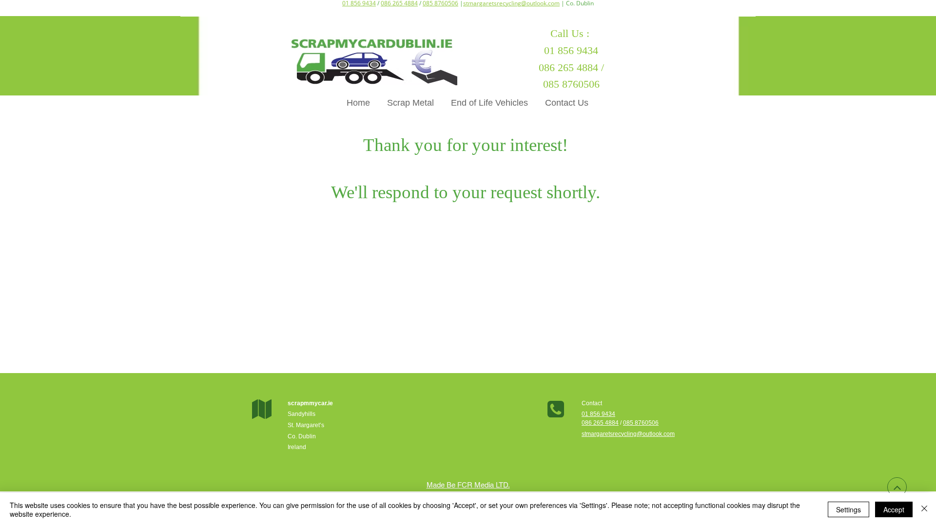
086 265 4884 (600, 422)
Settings (848, 509)
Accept (893, 509)
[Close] (924, 509)
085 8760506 (641, 422)
